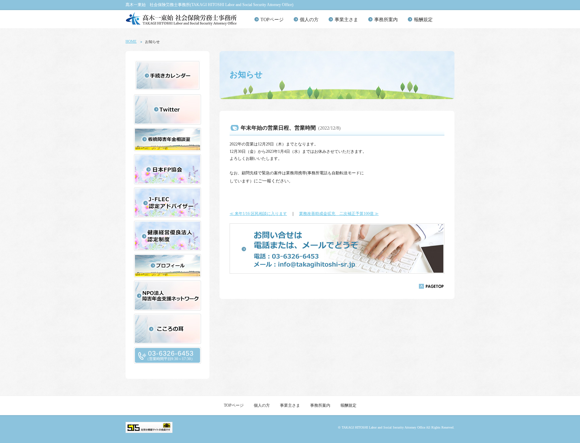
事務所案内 (386, 19)
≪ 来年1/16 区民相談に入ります (258, 213)
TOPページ (272, 19)
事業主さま (346, 19)
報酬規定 (423, 19)
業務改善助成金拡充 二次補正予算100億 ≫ (339, 213)
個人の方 (309, 19)
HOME (131, 41)
